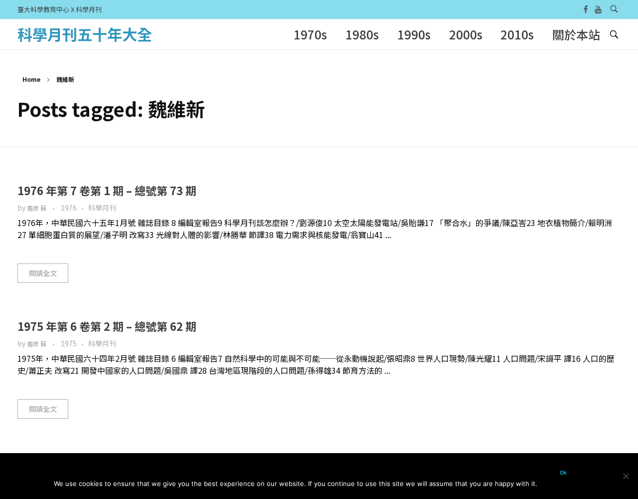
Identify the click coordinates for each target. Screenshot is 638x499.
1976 (69, 208)
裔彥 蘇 (37, 208)
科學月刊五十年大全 (84, 34)
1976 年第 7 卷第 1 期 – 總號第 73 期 (106, 190)
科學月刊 (102, 208)
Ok (563, 473)
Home (31, 79)
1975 (69, 343)
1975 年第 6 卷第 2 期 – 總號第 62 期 (106, 326)
